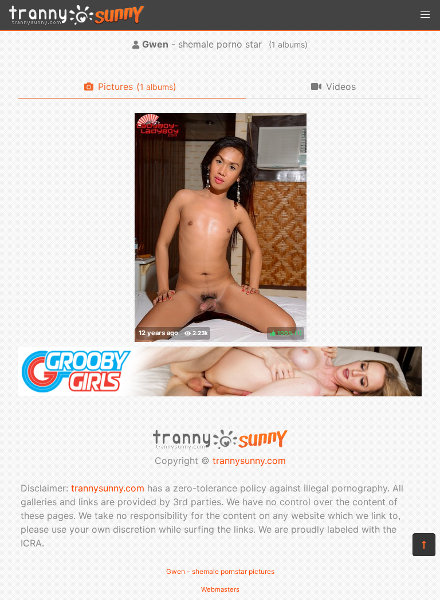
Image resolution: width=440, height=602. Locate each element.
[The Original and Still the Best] (220, 393)
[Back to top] (423, 544)
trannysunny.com (249, 460)
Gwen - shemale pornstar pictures (220, 571)
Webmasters (220, 589)
